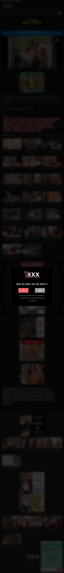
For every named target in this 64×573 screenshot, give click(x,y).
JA (23, 290)
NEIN (40, 290)
